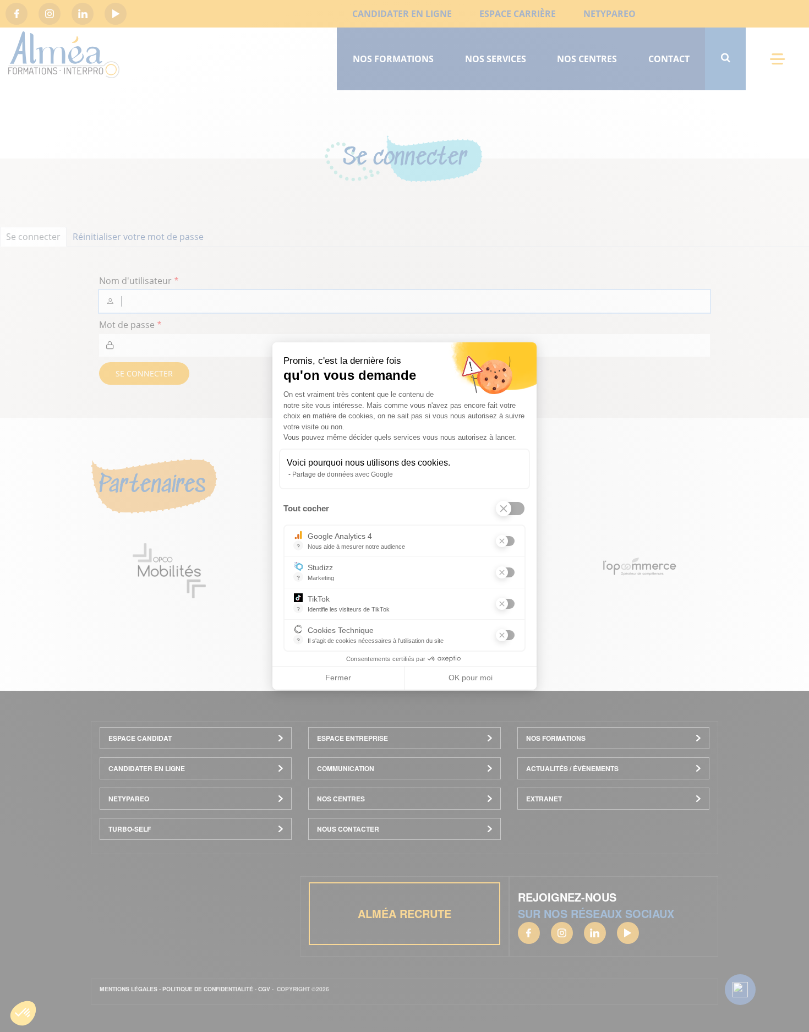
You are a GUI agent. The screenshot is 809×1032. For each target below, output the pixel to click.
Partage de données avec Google (342, 474)
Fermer (338, 677)
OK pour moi (471, 677)
